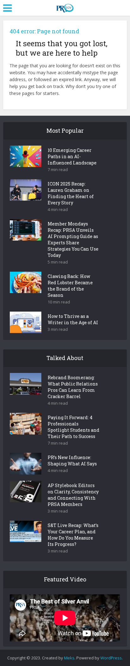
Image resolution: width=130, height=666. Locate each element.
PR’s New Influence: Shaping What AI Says (72, 460)
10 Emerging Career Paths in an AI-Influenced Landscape (72, 156)
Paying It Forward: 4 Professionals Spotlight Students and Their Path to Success (73, 426)
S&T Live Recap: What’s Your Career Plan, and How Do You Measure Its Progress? (73, 534)
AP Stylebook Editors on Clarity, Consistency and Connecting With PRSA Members (73, 494)
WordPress (111, 658)
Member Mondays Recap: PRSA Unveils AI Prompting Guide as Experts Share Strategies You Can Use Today (73, 239)
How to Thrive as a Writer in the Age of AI (73, 319)
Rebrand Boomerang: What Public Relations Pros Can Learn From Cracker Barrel (73, 387)
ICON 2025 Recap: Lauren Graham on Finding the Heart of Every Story (71, 193)
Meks (69, 658)
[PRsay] (65, 7)
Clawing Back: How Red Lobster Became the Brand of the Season (70, 285)
